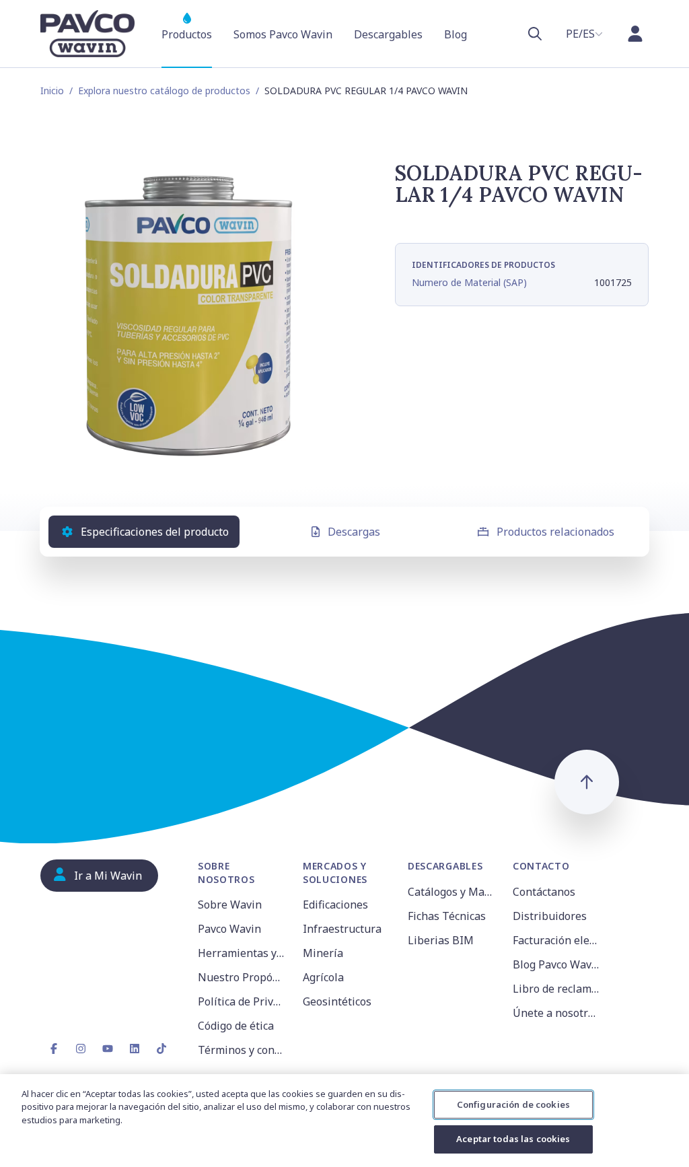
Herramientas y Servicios (242, 953)
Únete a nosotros (556, 1012)
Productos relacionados (555, 531)
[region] (344, 1120)
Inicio (52, 90)
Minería (323, 953)
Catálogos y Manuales (452, 891)
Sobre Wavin (230, 904)
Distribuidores (550, 916)
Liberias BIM (441, 940)
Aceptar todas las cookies (513, 1139)
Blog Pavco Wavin (557, 964)
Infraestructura (342, 928)
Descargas (354, 531)
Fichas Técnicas (447, 916)
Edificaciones (335, 904)
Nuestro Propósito (242, 977)
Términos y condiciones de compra (242, 1049)
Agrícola (323, 977)
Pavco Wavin (229, 928)
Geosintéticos (337, 1001)
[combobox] (584, 33)
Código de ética (236, 1025)
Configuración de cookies (513, 1104)
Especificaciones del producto (155, 531)
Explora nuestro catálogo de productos (164, 90)
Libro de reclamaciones (557, 988)
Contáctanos (544, 891)
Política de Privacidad (242, 1001)
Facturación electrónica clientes (557, 940)
